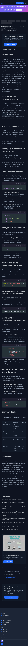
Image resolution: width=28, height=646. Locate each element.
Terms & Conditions (7, 620)
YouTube (5, 631)
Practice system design (10, 44)
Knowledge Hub (8, 30)
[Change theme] (18, 184)
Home (2, 30)
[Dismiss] (24, 569)
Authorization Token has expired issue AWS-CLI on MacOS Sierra (13, 523)
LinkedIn (5, 629)
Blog (4, 613)
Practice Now (20, 3)
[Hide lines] (20, 184)
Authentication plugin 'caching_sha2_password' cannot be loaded (13, 503)
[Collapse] (22, 184)
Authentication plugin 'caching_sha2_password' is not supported (13, 507)
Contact (4, 624)
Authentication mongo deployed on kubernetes (12, 499)
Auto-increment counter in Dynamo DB (10, 526)
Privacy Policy (6, 622)
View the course (8, 561)
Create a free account (10, 577)
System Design (6, 615)
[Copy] (17, 184)
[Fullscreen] (24, 184)
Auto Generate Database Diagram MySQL (11, 529)
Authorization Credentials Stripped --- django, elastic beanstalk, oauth (13, 519)
